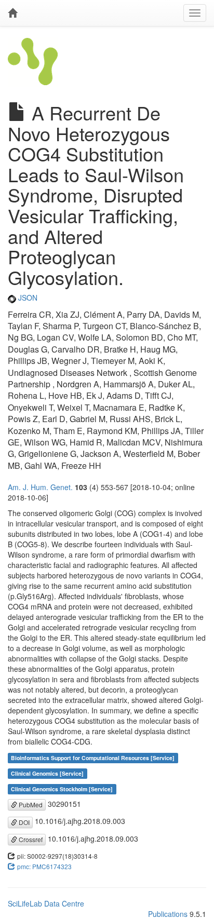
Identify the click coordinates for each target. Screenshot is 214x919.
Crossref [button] (30, 839)
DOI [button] (23, 822)
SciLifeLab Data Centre (46, 903)
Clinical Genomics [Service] (47, 773)
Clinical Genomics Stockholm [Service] (62, 789)
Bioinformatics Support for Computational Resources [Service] (93, 758)
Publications (168, 914)
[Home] (12, 13)
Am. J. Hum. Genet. (40, 487)
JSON (26, 297)
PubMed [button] (30, 804)
